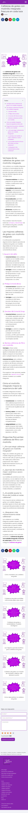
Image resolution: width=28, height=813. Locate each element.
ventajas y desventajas (16, 223)
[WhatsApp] (14, 19)
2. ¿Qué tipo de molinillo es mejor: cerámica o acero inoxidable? (15, 137)
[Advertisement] (14, 37)
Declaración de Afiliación (7, 771)
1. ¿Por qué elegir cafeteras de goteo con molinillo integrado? (16, 132)
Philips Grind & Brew (12, 284)
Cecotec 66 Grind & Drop (14, 311)
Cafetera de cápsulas (6, 785)
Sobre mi (3, 799)
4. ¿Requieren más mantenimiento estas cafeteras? (13, 149)
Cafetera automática (6, 792)
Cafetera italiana (5, 783)
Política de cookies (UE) (7, 775)
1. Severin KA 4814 (12, 111)
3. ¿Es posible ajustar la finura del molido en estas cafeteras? (15, 143)
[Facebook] (2, 19)
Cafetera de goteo (5, 786)
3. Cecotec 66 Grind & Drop (15, 116)
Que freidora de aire (6, 807)
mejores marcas (16, 374)
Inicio (2, 781)
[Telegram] (17, 19)
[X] (6, 19)
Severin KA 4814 (10, 254)
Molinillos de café (5, 794)
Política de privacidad (6, 777)
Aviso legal (4, 769)
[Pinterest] (10, 19)
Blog (2, 797)
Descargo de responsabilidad (8, 773)
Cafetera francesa (5, 790)
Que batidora (4, 805)
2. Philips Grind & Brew (13, 114)
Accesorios (4, 796)
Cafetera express (5, 788)
